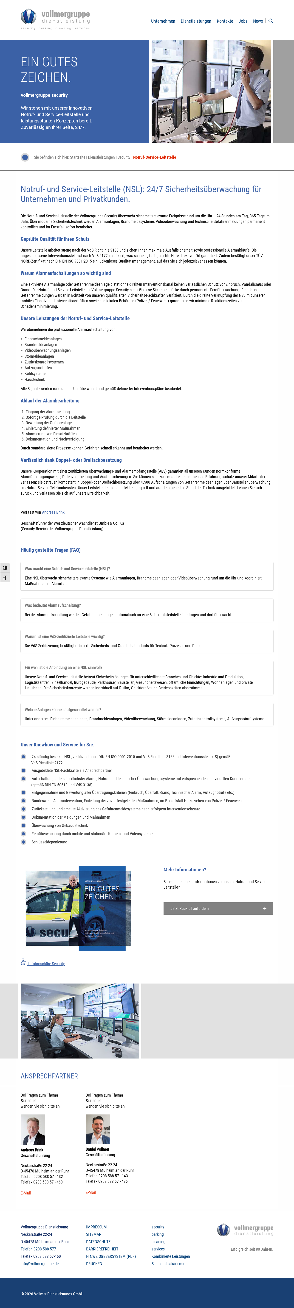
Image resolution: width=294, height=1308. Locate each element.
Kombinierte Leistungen (171, 1256)
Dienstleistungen (196, 21)
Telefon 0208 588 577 (38, 1249)
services (158, 1249)
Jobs (243, 21)
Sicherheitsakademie (168, 1263)
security (158, 1227)
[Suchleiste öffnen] (271, 21)
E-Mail (26, 1193)
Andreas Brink (53, 512)
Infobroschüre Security (46, 963)
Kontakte (225, 21)
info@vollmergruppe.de (40, 1263)
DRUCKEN (94, 1263)
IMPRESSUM (96, 1227)
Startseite (77, 157)
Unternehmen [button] (163, 21)
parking (158, 1234)
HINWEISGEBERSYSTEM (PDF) (111, 1256)
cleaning (158, 1241)
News (258, 21)
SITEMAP (93, 1234)
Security (124, 157)
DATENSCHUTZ (98, 1241)
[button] (219, 908)
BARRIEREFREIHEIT (102, 1249)
